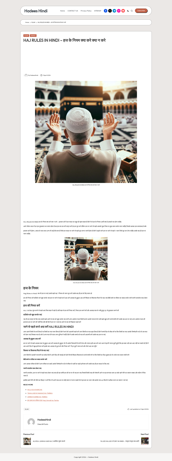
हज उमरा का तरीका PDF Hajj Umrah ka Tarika (43, 400)
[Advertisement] (86, 59)
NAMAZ (33, 35)
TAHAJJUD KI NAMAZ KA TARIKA (40, 393)
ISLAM (26, 35)
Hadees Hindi (35, 11)
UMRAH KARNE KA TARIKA (37, 397)
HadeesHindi (44, 419)
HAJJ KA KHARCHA (34, 390)
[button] (141, 10)
